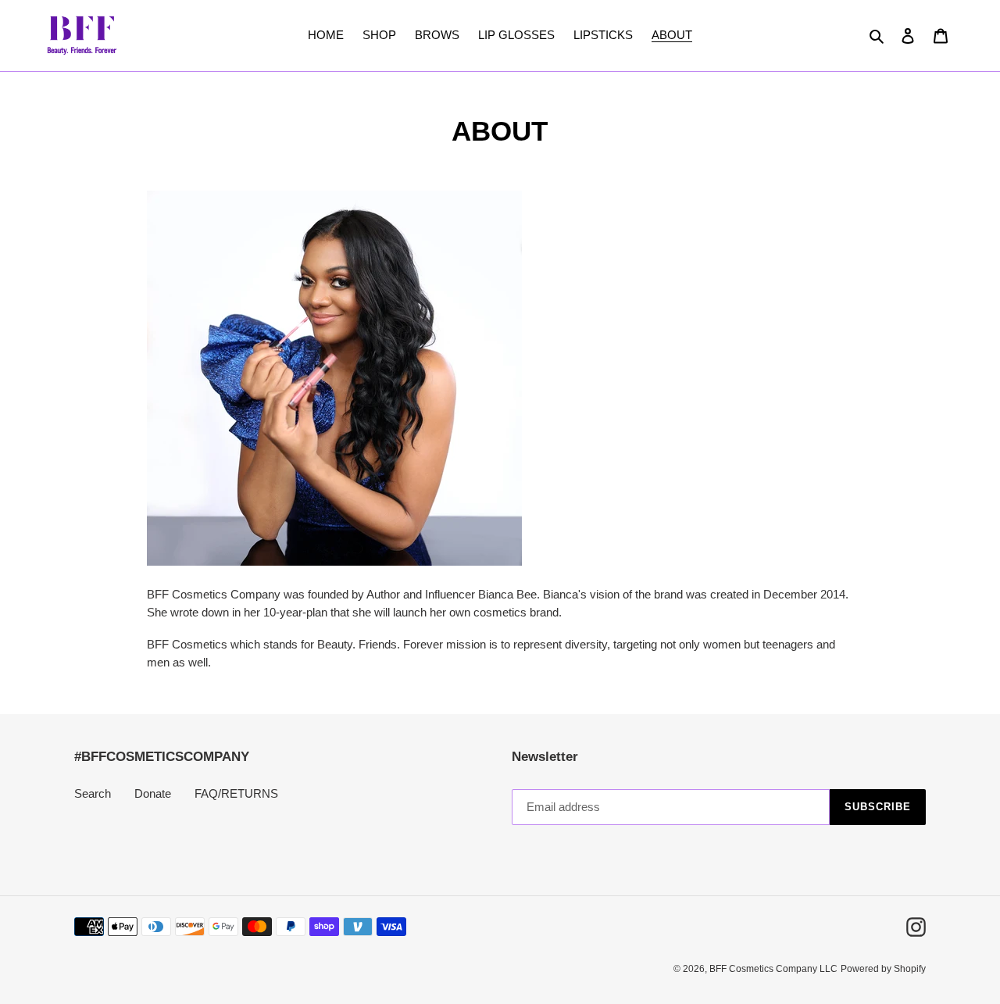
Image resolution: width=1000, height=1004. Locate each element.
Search (92, 793)
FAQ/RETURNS (236, 793)
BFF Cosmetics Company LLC (773, 968)
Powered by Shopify (883, 968)
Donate (152, 793)
